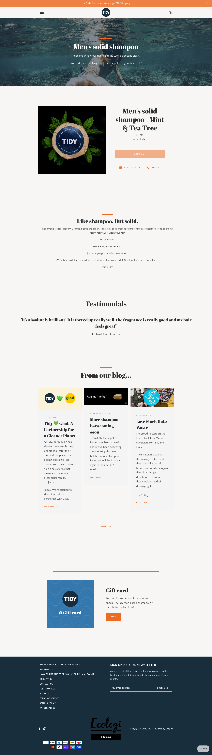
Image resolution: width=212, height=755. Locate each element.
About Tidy (46, 679)
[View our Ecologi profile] (106, 728)
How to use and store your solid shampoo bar (67, 674)
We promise (46, 669)
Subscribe (162, 688)
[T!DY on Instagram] (44, 728)
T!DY (150, 729)
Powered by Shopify (163, 729)
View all (106, 527)
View (114, 616)
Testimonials (47, 689)
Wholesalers (47, 708)
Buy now (45, 693)
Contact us (46, 684)
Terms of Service (49, 698)
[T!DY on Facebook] (39, 728)
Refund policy (48, 703)
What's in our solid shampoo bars (60, 665)
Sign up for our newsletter (133, 665)
